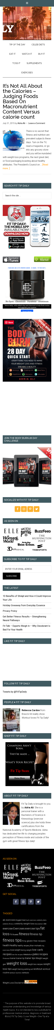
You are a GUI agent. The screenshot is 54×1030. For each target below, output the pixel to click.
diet (44, 924)
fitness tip (36, 934)
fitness (24, 934)
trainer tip (20, 958)
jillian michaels (36, 945)
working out (28, 969)
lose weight (15, 950)
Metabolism (27, 955)
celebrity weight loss (24, 923)
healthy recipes (23, 946)
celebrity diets (42, 920)
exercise (8, 928)
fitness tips (12, 940)
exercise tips (32, 928)
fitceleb (15, 934)
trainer (13, 958)
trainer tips (30, 958)
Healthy (13, 945)
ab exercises (9, 920)
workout (37, 968)
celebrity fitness (8, 924)
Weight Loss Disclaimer (13, 983)
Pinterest (6, 958)
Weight (39, 958)
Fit (11, 934)
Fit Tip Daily (27, 21)
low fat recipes (17, 955)
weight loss (17, 963)
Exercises (19, 928)
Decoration (39, 924)
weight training (18, 969)
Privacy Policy (10, 611)
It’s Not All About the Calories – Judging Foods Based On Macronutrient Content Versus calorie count (22, 101)
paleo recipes (40, 954)
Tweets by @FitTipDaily (15, 691)
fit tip (24, 941)
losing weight (26, 950)
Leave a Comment (36, 123)
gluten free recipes (36, 941)
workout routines (16, 973)
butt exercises (31, 920)
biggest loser (21, 920)
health (6, 945)
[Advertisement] (27, 410)
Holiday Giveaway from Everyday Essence (24, 605)
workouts (25, 973)
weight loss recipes (35, 964)
